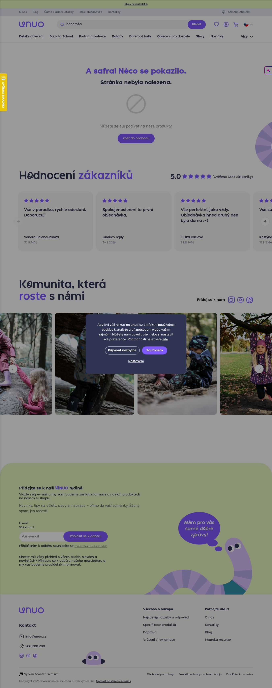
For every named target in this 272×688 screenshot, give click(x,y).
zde (165, 339)
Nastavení (136, 361)
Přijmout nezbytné (122, 350)
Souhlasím (154, 350)
